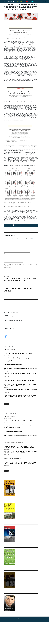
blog (26, 1)
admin (16, 225)
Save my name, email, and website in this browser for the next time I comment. (20, 265)
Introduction (11, 1)
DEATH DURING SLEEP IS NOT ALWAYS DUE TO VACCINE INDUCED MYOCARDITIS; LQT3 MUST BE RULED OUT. (20, 380)
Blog (27, 225)
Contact (5, 337)
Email (5, 256)
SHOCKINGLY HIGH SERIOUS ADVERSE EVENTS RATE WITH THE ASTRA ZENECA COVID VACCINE (20, 385)
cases (38, 1)
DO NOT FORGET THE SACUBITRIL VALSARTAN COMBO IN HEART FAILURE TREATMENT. (20, 390)
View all (7, 403)
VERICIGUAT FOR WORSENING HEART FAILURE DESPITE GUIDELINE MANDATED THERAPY (20, 374)
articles (32, 1)
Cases (5, 334)
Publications (19, 1)
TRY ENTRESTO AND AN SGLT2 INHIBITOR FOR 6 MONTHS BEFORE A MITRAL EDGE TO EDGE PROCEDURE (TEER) (20, 396)
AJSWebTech (28, 619)
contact (44, 1)
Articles (5, 335)
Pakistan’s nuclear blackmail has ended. (13, 364)
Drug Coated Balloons (9, 349)
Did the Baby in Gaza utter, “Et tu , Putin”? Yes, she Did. (18, 353)
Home (4, 1)
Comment (6, 241)
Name (5, 253)
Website (6, 259)
